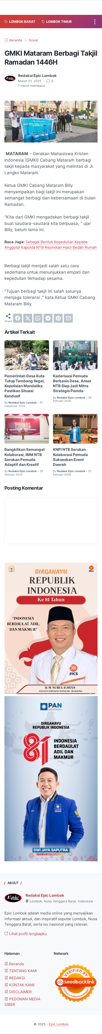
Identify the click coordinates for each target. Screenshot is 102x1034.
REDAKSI (16, 978)
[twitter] (27, 318)
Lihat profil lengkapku (27, 934)
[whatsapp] (37, 318)
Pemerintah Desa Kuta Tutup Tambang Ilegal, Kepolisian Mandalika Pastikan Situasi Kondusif (24, 386)
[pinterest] (58, 318)
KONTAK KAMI (21, 985)
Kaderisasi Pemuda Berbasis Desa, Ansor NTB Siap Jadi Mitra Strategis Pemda (72, 383)
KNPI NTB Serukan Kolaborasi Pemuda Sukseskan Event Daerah (70, 457)
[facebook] (17, 318)
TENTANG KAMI (22, 971)
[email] (68, 318)
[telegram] (48, 318)
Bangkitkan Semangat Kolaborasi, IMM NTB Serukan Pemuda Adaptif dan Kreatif (24, 457)
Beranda (16, 964)
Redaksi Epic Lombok (45, 895)
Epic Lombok (59, 1024)
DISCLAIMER (20, 992)
